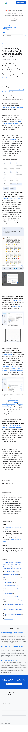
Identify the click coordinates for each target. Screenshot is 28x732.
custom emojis (16, 306)
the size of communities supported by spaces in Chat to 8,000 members (12, 370)
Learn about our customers (9, 660)
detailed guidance (13, 102)
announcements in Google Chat (11, 198)
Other (14, 59)
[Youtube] (3, 692)
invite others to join (7, 366)
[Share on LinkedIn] (6, 63)
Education (6, 31)
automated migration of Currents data (13, 107)
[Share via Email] (3, 63)
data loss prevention (13, 408)
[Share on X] (13, 63)
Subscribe (21, 3)
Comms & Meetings (9, 26)
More (5, 32)
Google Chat (10, 59)
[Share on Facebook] (10, 63)
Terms (9, 723)
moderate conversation (8, 404)
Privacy (5, 723)
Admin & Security (8, 29)
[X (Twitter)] (6, 692)
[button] (14, 703)
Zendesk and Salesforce (15, 427)
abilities (16, 402)
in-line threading (19, 300)
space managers (13, 400)
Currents (4, 59)
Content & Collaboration (10, 27)
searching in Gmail (7, 354)
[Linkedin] (10, 692)
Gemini (5, 28)
